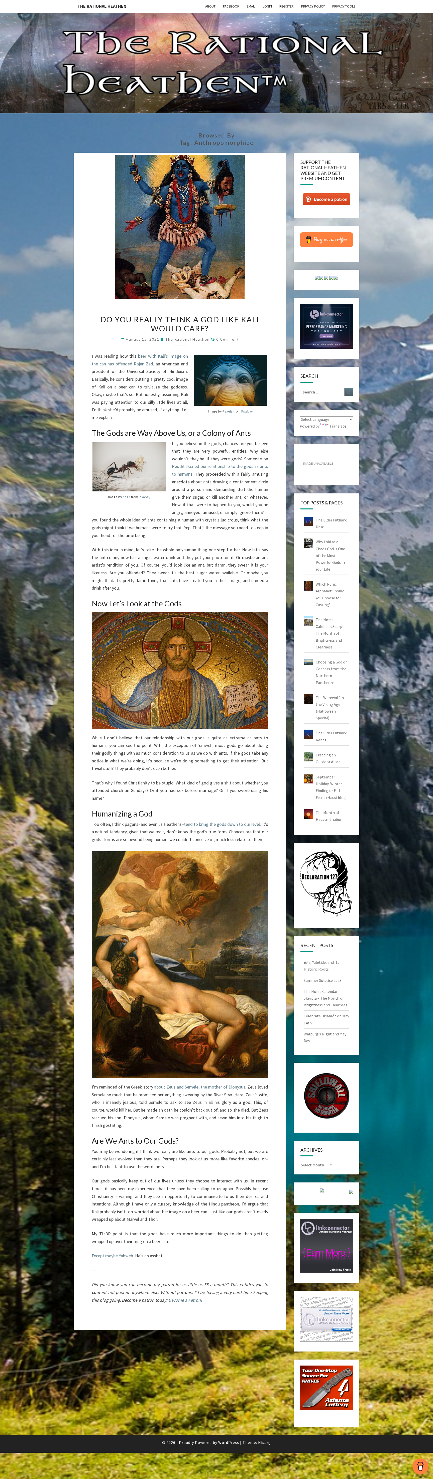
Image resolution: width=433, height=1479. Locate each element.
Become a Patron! (185, 1300)
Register (286, 6)
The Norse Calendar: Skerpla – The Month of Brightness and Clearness (325, 998)
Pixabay (247, 411)
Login (267, 6)
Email (251, 6)
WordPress (228, 1442)
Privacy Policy (313, 6)
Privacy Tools (344, 6)
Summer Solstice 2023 (323, 980)
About (210, 6)
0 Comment (227, 339)
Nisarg (264, 1442)
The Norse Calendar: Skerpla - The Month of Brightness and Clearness (332, 633)
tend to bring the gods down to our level (222, 824)
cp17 (126, 497)
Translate (338, 426)
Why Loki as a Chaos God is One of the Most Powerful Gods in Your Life (330, 555)
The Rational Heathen (101, 6)
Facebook (231, 6)
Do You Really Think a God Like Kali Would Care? (179, 324)
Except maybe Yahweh (112, 1256)
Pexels (228, 411)
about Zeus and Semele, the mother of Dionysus (199, 1087)
